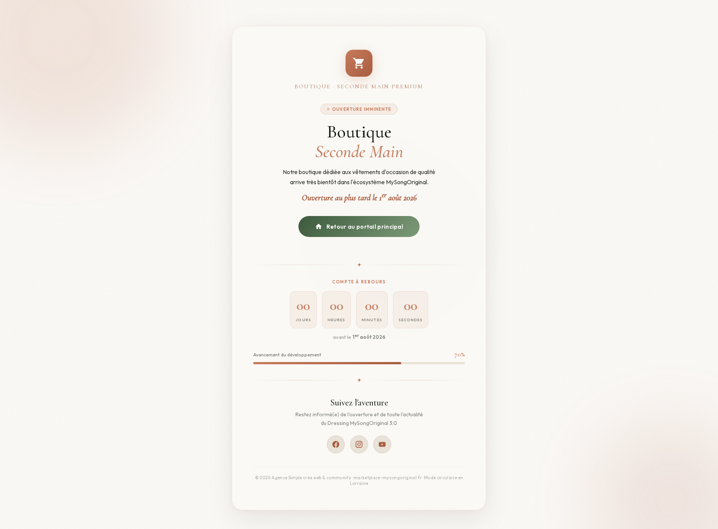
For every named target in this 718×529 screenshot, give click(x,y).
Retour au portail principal (364, 226)
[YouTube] (382, 444)
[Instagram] (359, 444)
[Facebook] (336, 444)
